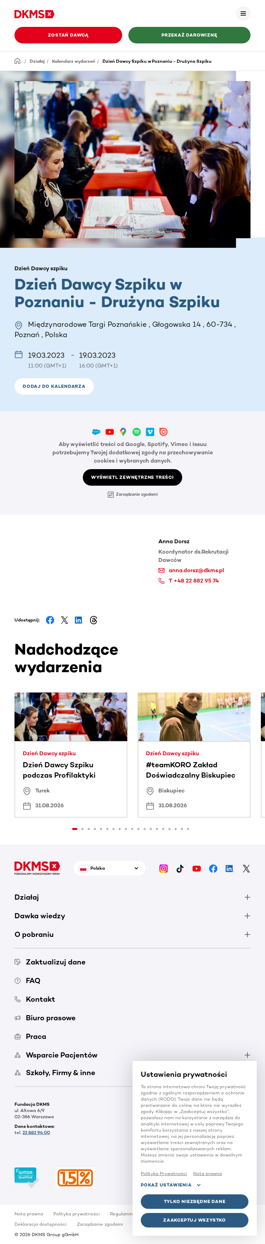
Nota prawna (28, 1213)
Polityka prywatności (76, 1213)
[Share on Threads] (93, 620)
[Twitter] (246, 868)
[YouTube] (197, 868)
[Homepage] (17, 60)
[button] (243, 13)
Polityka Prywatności (164, 1173)
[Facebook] (213, 868)
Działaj (37, 61)
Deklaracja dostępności (40, 1224)
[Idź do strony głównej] (34, 13)
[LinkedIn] (230, 868)
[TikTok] (180, 868)
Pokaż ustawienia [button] (166, 1184)
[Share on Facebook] (50, 620)
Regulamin (121, 1213)
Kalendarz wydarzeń (73, 61)
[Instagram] (163, 868)
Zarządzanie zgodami (137, 494)
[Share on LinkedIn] (79, 620)
